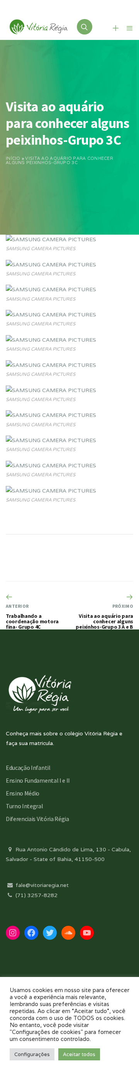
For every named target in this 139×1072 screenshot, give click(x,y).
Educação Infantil (28, 767)
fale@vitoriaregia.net (41, 885)
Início (13, 158)
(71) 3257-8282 (36, 895)
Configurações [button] (32, 1054)
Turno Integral (24, 806)
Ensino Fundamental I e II (38, 780)
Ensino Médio (22, 793)
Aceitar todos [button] (79, 1054)
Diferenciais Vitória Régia (37, 819)
